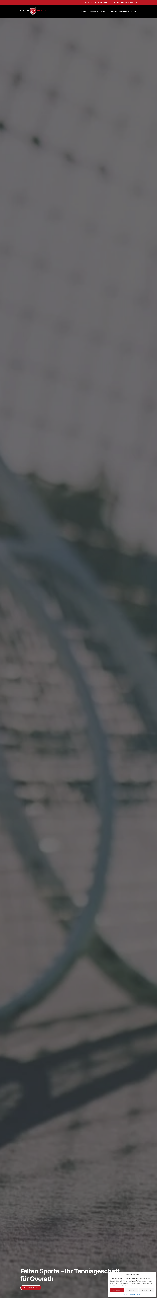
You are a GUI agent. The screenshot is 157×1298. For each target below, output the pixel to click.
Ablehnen (131, 1290)
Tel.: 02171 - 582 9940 (101, 2)
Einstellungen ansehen (146, 1290)
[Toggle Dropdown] (97, 11)
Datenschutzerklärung (129, 1294)
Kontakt (134, 11)
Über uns (114, 11)
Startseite (82, 11)
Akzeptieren (116, 1290)
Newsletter (88, 2)
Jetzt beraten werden (30, 1288)
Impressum (138, 1294)
